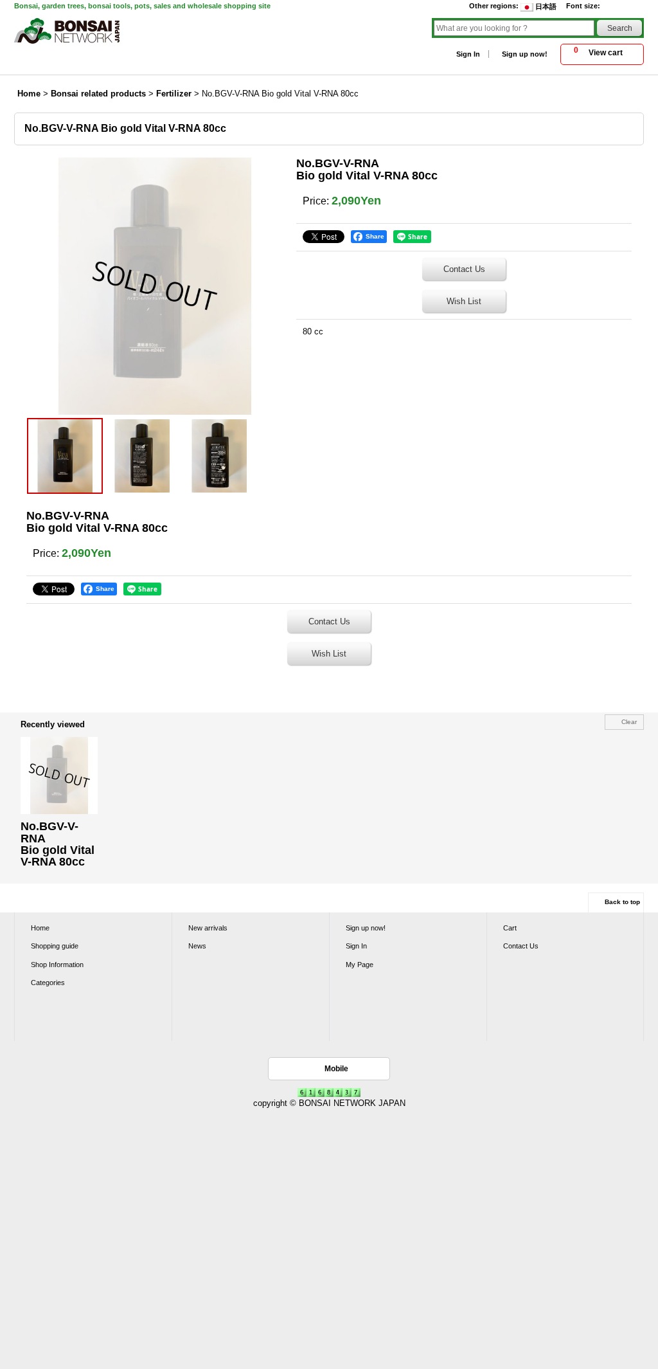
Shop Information (57, 964)
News (197, 946)
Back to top (622, 901)
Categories (48, 982)
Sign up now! (524, 54)
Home (40, 928)
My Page (359, 964)
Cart (510, 928)
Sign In (468, 54)
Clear (629, 721)
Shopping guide (54, 946)
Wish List (464, 301)
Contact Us (464, 269)
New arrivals (207, 928)
